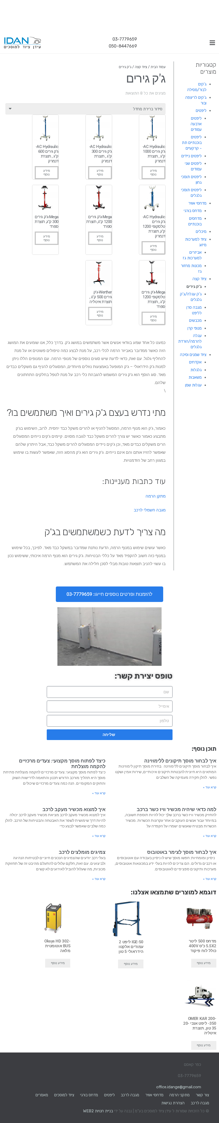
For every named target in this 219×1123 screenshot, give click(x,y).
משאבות (195, 377)
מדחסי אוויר (197, 203)
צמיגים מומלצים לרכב (82, 852)
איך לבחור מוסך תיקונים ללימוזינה (180, 761)
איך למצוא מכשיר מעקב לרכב (73, 809)
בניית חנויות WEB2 (98, 1111)
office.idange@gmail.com (178, 1087)
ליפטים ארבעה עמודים (196, 124)
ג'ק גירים (194, 286)
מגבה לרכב (130, 1095)
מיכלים (201, 231)
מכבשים (195, 320)
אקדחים (195, 362)
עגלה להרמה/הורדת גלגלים (190, 341)
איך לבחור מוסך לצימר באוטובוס (181, 852)
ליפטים (201, 110)
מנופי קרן (194, 328)
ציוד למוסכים (64, 1095)
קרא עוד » (209, 787)
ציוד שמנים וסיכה (193, 354)
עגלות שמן (193, 385)
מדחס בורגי (193, 210)
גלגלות (196, 369)
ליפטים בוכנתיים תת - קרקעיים (192, 143)
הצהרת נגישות (173, 1103)
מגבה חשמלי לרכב (150, 510)
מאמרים (42, 1095)
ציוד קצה (199, 278)
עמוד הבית (158, 67)
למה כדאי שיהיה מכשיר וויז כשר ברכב (176, 809)
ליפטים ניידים (191, 156)
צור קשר (202, 1095)
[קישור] (22, 43)
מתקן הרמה (156, 496)
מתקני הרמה (179, 1095)
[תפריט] (212, 42)
